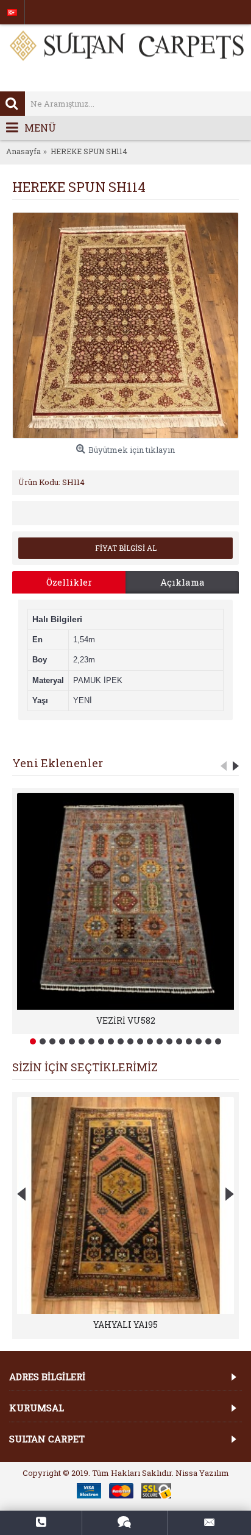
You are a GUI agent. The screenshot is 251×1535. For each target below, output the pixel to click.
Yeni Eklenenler (57, 763)
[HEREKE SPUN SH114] (125, 325)
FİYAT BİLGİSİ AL (126, 548)
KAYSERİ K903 (125, 1324)
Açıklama (182, 582)
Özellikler (69, 582)
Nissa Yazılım (202, 1472)
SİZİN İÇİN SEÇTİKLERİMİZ (85, 1067)
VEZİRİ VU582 (125, 1020)
